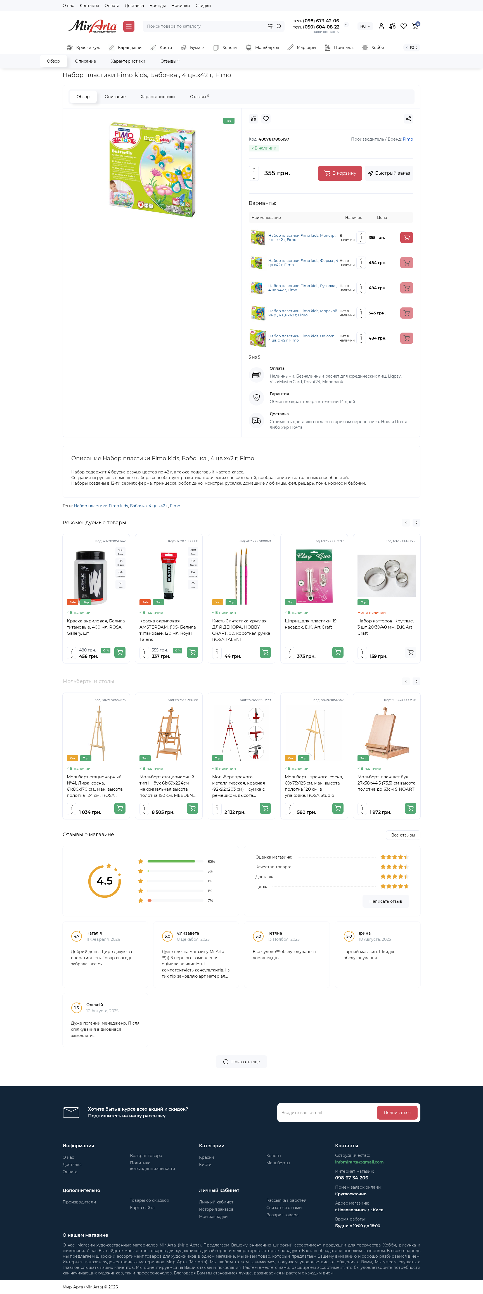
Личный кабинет (216, 1202)
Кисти (205, 1164)
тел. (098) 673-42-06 (316, 20)
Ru (363, 26)
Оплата (112, 5)
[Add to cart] (406, 237)
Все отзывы (403, 835)
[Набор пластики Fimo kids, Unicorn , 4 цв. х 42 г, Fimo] (258, 337)
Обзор (53, 61)
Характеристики (128, 61)
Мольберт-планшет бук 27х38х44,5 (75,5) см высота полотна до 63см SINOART (386, 783)
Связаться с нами (284, 1207)
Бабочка (138, 505)
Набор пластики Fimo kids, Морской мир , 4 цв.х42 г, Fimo (302, 313)
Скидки (203, 5)
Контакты (89, 5)
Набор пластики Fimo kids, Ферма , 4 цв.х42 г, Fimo (303, 263)
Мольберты (278, 1162)
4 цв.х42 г (158, 505)
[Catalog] (128, 26)
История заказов (216, 1209)
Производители (79, 1202)
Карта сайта (142, 1207)
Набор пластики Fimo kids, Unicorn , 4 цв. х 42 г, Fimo (302, 338)
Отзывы (169, 61)
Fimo (175, 505)
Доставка (134, 5)
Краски (206, 1157)
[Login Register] (381, 26)
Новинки (180, 5)
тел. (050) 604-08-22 (316, 27)
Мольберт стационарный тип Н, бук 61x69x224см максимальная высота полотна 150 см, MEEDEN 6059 (166, 786)
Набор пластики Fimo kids (101, 505)
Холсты (273, 1155)
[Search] (278, 26)
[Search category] (270, 26)
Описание (85, 61)
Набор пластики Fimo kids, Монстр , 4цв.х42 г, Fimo (302, 237)
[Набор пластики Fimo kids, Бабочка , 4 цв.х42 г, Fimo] (152, 170)
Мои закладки (213, 1216)
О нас (68, 5)
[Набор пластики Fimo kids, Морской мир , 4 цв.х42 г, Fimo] (258, 312)
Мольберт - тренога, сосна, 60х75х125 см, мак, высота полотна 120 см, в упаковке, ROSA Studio (314, 786)
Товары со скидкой (149, 1200)
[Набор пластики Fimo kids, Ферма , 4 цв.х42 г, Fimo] (258, 262)
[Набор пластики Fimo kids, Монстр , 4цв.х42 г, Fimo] (258, 237)
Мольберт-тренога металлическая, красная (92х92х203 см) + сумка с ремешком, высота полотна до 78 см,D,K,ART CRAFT (240, 786)
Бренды (158, 5)
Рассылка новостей (286, 1200)
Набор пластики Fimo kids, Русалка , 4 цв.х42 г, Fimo (302, 288)
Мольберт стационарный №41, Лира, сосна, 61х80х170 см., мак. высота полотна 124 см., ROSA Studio (95, 786)
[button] (406, 523)
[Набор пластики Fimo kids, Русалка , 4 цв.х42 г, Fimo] (258, 287)
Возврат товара (146, 1155)
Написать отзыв (386, 901)
